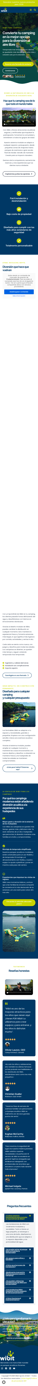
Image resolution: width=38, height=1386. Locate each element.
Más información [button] (19, 296)
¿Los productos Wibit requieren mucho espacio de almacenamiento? (16, 1291)
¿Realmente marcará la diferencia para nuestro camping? (15, 1273)
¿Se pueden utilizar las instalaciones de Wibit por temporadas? (16, 1282)
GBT (25, 1381)
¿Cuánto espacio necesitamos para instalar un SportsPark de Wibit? (16, 1217)
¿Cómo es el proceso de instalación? (15, 1266)
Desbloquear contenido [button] (19, 292)
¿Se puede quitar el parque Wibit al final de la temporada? (16, 1251)
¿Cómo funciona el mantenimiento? (13, 1299)
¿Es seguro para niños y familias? (15, 1259)
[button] (19, 1218)
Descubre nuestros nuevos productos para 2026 (19, 3)
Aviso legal (26, 1378)
